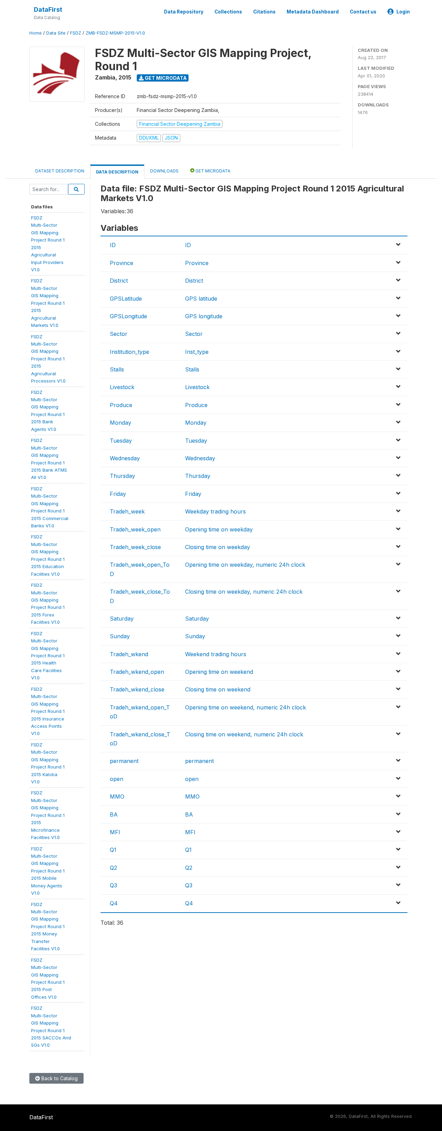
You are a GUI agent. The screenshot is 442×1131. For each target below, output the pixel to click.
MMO (117, 796)
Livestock (122, 387)
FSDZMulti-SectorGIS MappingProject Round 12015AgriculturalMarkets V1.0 (48, 303)
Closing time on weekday (217, 547)
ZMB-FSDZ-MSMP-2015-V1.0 (115, 33)
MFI (115, 832)
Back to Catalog (59, 1078)
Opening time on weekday (219, 529)
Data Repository (183, 12)
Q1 (113, 849)
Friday (118, 493)
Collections (228, 12)
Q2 (113, 867)
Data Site (56, 33)
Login (403, 12)
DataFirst (48, 9)
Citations (264, 12)
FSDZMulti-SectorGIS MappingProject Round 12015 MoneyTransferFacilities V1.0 (48, 927)
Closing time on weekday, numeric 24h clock (243, 591)
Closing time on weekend (217, 689)
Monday (120, 422)
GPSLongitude (128, 316)
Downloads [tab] (164, 170)
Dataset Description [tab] (59, 170)
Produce (121, 405)
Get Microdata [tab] (212, 170)
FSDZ (75, 33)
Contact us (363, 12)
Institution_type (129, 351)
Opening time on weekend (219, 671)
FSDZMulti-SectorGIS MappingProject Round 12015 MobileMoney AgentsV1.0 (48, 871)
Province (121, 263)
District (119, 280)
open (116, 778)
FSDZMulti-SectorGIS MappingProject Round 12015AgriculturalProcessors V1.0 (48, 359)
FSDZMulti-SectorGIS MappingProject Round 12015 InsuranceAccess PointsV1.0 (48, 711)
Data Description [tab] (117, 172)
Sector (118, 333)
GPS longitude (203, 316)
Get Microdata (165, 78)
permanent (124, 760)
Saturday (122, 618)
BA (114, 814)
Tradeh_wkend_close (137, 689)
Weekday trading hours (215, 511)
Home (35, 33)
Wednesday (125, 458)
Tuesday (121, 440)
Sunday (120, 636)
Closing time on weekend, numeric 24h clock (244, 734)
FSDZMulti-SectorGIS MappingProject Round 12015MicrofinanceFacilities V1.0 (48, 815)
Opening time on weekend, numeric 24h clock (245, 707)
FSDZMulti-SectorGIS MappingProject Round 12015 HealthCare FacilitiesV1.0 (48, 656)
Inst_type (197, 351)
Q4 (114, 903)
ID (113, 245)
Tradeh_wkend (129, 654)
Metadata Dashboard (313, 12)
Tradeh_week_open (135, 529)
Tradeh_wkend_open (137, 671)
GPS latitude (201, 298)
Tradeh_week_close (135, 547)
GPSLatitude (126, 298)
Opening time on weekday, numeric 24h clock (245, 564)
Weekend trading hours (215, 654)
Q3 (113, 885)
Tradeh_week (127, 511)
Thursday (122, 475)
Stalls (117, 369)
